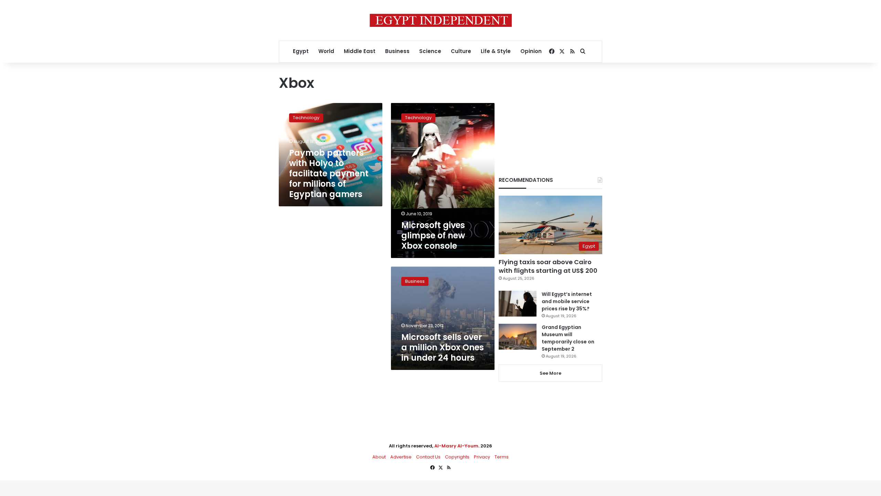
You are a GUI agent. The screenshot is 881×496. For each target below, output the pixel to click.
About (379, 457)
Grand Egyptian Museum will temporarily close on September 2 (568, 338)
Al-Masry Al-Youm (456, 446)
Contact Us (428, 457)
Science (430, 51)
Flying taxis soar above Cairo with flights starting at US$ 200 (548, 266)
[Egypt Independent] (441, 20)
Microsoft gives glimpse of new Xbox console (433, 235)
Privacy (482, 457)
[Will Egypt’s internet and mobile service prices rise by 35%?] (518, 304)
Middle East (359, 51)
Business (397, 51)
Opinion (531, 51)
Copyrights (457, 457)
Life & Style (496, 51)
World (326, 51)
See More (550, 373)
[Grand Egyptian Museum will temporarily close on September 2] (518, 337)
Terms (502, 457)
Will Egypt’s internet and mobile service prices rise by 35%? (567, 301)
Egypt (301, 51)
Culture (461, 51)
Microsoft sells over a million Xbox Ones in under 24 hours (442, 347)
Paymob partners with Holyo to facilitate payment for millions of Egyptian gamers (329, 173)
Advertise (401, 457)
